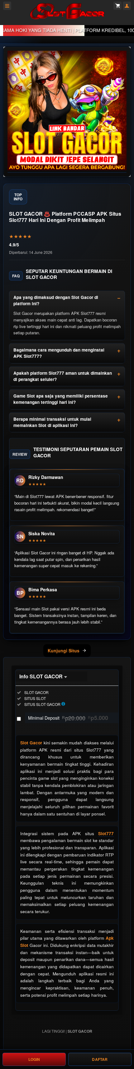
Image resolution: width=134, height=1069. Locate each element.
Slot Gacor (31, 743)
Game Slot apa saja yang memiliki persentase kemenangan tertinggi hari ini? (60, 399)
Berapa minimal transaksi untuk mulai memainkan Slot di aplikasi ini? (52, 422)
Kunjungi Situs (63, 650)
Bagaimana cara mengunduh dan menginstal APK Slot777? (58, 353)
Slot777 (106, 833)
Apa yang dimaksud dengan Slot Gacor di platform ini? (55, 300)
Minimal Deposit (68, 718)
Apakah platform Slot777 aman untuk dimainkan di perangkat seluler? (62, 376)
